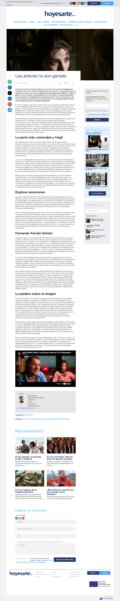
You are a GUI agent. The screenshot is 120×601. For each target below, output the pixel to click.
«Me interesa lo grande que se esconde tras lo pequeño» (60, 491)
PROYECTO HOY (66, 25)
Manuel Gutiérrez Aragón (60, 419)
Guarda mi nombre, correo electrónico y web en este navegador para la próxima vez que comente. (40, 541)
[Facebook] (16, 518)
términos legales (25, 558)
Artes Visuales (39, 572)
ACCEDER (107, 3)
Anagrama (38, 419)
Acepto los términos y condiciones (98, 114)
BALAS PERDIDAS (51, 25)
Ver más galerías (97, 193)
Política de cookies (75, 572)
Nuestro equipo (74, 576)
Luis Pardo (46, 419)
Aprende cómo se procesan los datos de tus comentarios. (34, 561)
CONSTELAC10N (100, 22)
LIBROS (32, 22)
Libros (37, 576)
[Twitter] (19, 518)
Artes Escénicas (57, 576)
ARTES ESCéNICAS (58, 22)
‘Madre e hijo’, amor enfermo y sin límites (97, 219)
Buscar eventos (91, 216)
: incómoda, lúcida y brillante (28, 457)
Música (55, 572)
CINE (39, 22)
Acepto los (23, 558)
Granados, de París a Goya (97, 230)
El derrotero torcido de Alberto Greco (98, 236)
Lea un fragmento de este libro (26, 408)
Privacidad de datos (75, 574)
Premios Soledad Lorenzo (42, 574)
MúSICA (46, 22)
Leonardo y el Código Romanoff (93, 225)
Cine (25, 415)
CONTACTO (93, 3)
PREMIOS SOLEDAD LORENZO (80, 22)
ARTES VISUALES (20, 22)
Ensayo (30, 415)
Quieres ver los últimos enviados (97, 111)
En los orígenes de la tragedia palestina (26, 490)
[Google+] (23, 518)
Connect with (21, 515)
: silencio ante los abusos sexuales (60, 457)
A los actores (19, 160)
